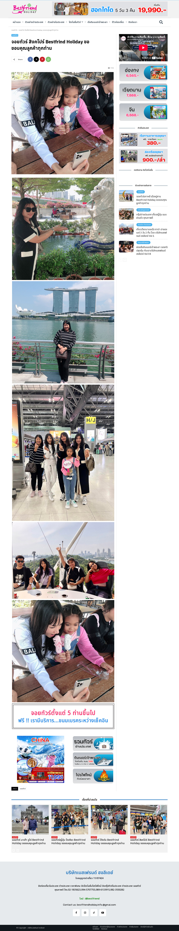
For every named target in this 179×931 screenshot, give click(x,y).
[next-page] (124, 260)
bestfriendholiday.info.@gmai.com (96, 904)
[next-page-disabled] (17, 850)
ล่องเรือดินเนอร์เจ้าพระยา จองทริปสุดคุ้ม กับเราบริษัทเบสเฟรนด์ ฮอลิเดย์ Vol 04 (152, 250)
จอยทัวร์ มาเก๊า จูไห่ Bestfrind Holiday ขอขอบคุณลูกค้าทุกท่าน (29, 841)
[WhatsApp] (48, 59)
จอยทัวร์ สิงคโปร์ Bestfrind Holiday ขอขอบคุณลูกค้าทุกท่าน (147, 841)
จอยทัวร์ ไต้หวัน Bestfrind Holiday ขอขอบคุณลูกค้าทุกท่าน (108, 841)
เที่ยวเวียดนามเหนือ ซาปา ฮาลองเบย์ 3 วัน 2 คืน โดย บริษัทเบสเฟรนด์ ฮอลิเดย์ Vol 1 (151, 232)
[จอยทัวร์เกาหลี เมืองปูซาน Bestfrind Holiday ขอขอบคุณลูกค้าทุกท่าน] (126, 196)
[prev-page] (120, 260)
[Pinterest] (42, 59)
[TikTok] (93, 912)
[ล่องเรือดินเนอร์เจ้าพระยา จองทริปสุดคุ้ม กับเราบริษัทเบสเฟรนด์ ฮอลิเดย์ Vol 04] (126, 246)
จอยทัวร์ (14, 30)
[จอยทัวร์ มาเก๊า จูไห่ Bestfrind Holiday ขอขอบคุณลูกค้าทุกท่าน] (30, 819)
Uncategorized (143, 210)
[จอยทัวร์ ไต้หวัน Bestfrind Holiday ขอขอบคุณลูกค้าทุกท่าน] (109, 819)
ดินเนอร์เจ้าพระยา (143, 242)
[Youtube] (102, 912)
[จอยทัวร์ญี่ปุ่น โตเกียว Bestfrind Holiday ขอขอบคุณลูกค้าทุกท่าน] (69, 819)
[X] (36, 59)
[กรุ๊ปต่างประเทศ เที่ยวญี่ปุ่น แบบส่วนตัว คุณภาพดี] (126, 214)
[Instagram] (85, 912)
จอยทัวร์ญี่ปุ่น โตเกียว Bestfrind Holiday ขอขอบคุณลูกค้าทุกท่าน (68, 841)
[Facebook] (30, 59)
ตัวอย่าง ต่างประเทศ (144, 225)
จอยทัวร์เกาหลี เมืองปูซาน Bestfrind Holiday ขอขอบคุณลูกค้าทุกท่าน (151, 200)
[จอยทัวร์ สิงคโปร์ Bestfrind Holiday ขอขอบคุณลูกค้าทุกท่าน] (148, 819)
